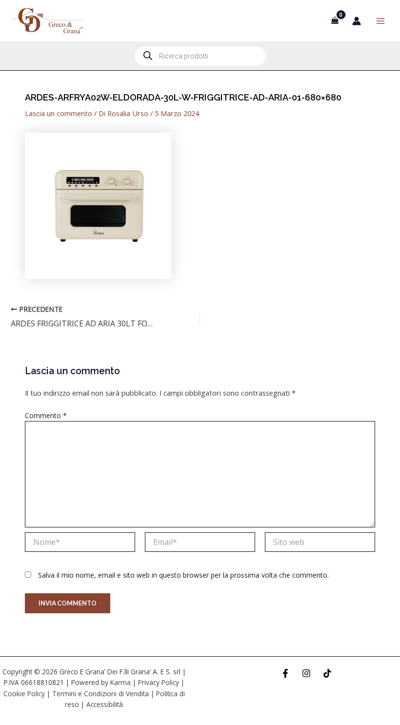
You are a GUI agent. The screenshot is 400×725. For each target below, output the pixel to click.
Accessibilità (104, 704)
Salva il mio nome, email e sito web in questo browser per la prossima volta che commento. (183, 575)
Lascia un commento (58, 113)
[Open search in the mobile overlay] (200, 56)
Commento (46, 415)
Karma (120, 682)
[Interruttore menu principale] (380, 20)
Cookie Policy (24, 693)
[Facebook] (285, 673)
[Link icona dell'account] (356, 21)
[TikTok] (327, 673)
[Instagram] (306, 673)
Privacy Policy (158, 682)
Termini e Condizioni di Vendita (100, 693)
